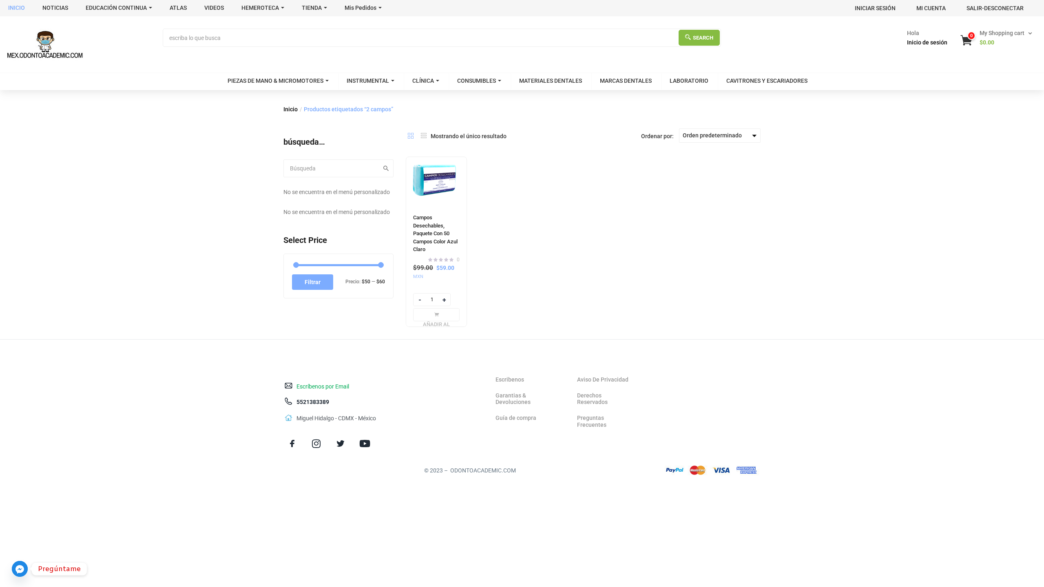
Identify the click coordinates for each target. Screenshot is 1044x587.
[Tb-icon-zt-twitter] (340, 443)
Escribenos (509, 379)
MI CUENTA (931, 8)
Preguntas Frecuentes (591, 421)
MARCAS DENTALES (626, 80)
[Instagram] (316, 443)
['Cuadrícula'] (411, 135)
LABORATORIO (689, 80)
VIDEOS (214, 7)
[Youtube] (365, 443)
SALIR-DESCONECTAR (995, 8)
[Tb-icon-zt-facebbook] (292, 443)
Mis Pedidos (360, 7)
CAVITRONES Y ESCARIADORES (766, 80)
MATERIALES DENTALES (550, 80)
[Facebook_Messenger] (20, 569)
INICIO (16, 7)
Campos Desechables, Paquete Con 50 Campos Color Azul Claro (435, 233)
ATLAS (178, 7)
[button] (997, 38)
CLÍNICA (423, 80)
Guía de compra (515, 418)
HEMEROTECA (260, 7)
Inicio (290, 109)
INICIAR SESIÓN (875, 8)
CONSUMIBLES (476, 80)
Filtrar (313, 282)
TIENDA (312, 7)
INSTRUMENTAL (368, 80)
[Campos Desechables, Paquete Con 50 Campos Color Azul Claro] (436, 181)
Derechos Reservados (592, 399)
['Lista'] (424, 135)
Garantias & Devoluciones (513, 399)
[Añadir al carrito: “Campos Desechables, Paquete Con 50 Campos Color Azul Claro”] (436, 315)
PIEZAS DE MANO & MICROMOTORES (275, 80)
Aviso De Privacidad (602, 379)
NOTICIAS (55, 7)
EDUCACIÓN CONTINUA (116, 7)
